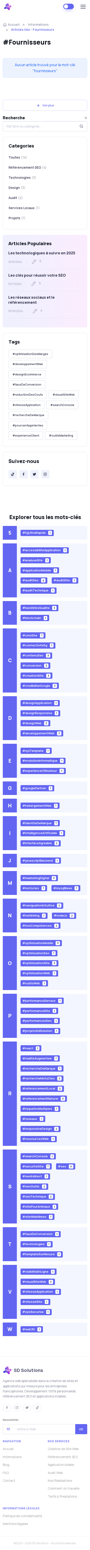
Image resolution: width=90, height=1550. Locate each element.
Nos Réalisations (60, 1481)
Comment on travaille (63, 1488)
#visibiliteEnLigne (37, 1271)
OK (81, 1429)
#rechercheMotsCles (41, 1078)
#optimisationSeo (38, 953)
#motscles (33, 888)
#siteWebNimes (36, 1216)
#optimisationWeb (38, 973)
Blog (6, 1465)
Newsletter (11, 1420)
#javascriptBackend (40, 860)
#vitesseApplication (26, 405)
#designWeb (34, 723)
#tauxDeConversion (26, 384)
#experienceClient (25, 435)
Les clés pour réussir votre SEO (37, 275)
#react (30, 1048)
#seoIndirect (34, 1176)
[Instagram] (45, 474)
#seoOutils (33, 1186)
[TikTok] (37, 1408)
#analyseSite (35, 560)
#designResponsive (39, 713)
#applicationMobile (39, 570)
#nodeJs (63, 915)
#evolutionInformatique (42, 760)
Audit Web (55, 1473)
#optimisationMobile (40, 943)
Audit (16, 198)
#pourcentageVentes (27, 425)
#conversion (34, 665)
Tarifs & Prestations (62, 1496)
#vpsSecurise (35, 1312)
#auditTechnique (37, 590)
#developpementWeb (27, 364)
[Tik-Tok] (13, 474)
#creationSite (35, 675)
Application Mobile (61, 1465)
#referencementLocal (41, 1088)
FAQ (6, 1473)
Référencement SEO (28, 167)
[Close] (85, 117)
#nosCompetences (39, 925)
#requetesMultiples (39, 1108)
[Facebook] (23, 474)
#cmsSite (32, 635)
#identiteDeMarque (39, 823)
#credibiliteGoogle (39, 685)
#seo (65, 1166)
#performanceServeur (41, 1000)
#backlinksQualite (38, 608)
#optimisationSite (38, 963)
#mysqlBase (65, 888)
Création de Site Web (63, 1449)
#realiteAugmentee (39, 1058)
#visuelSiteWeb (64, 395)
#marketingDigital (38, 878)
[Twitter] (34, 474)
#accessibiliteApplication (44, 550)
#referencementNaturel (43, 1098)
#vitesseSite (34, 1302)
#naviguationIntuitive (41, 905)
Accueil (14, 24)
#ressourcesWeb (38, 1139)
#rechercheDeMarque (28, 415)
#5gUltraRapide (36, 533)
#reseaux (32, 1118)
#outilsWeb (33, 983)
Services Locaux (24, 208)
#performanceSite (38, 1010)
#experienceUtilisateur (42, 771)
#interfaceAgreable (39, 843)
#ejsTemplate (35, 750)
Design (17, 187)
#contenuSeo (35, 655)
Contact (9, 1481)
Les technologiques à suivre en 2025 (41, 252)
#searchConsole (62, 405)
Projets (17, 218)
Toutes (18, 157)
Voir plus (48, 105)
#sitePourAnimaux (38, 1206)
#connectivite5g (37, 645)
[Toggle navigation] (82, 7)
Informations (38, 24)
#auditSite (64, 580)
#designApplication (39, 703)
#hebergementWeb (39, 805)
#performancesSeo (39, 1021)
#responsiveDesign (39, 1129)
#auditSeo (33, 580)
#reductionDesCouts (27, 395)
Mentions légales (15, 1524)
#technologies (35, 1244)
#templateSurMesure (41, 1254)
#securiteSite (35, 1166)
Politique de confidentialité (22, 1516)
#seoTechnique (37, 1196)
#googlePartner (36, 788)
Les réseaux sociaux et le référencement (31, 300)
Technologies (22, 177)
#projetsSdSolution (39, 1031)
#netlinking (33, 915)
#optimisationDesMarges (30, 354)
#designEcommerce (26, 374)
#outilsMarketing (61, 435)
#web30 (31, 1329)
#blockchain (34, 618)
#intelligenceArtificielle (42, 833)
